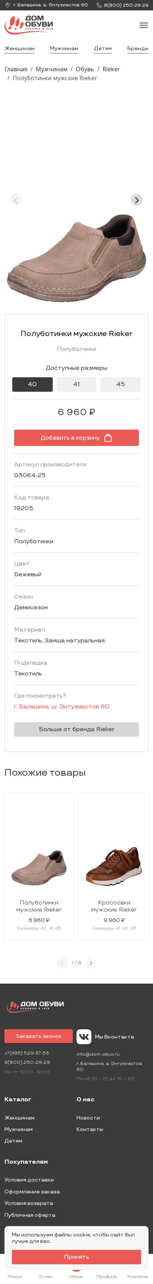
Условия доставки (29, 1180)
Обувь (85, 69)
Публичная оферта (29, 1215)
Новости (88, 1118)
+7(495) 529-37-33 (26, 1053)
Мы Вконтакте (114, 1037)
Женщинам (19, 48)
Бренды (138, 48)
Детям (103, 48)
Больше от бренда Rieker (76, 729)
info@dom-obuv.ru (98, 1054)
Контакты (89, 1129)
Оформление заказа (32, 1192)
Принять (76, 1257)
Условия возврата (28, 1203)
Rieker (111, 69)
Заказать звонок (39, 1036)
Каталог (18, 1099)
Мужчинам (64, 48)
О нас (85, 1099)
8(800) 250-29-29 (27, 1062)
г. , (50, 5)
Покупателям (26, 1162)
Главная (15, 69)
